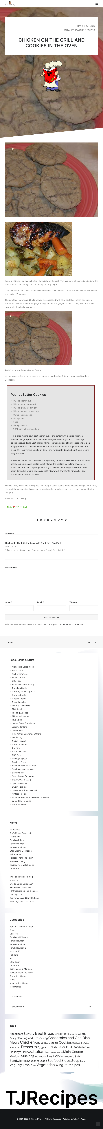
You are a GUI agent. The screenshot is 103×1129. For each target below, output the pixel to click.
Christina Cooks (19, 688)
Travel (13, 979)
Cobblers (53, 1042)
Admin (83, 1119)
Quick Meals (15, 854)
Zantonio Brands (20, 804)
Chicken (27, 1042)
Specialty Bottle (19, 783)
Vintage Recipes (19, 794)
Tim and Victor (37, 1119)
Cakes (82, 1033)
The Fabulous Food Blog (21, 876)
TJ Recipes (15, 829)
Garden (78, 1047)
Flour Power (15, 836)
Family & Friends (17, 840)
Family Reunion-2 (18, 847)
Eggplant (42, 1047)
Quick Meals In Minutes (21, 969)
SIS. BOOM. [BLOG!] (21, 779)
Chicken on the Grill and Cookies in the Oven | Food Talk (33, 543)
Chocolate (41, 1042)
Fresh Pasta (57, 1047)
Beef (39, 1033)
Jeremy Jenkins (19, 727)
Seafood (54, 1060)
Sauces (31, 1060)
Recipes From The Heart (21, 858)
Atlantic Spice (18, 677)
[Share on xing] (62, 520)
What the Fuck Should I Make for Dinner (31, 797)
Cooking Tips (16, 894)
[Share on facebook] (37, 520)
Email (40, 602)
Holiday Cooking (17, 861)
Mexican (15, 1056)
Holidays (14, 955)
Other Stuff (15, 868)
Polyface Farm (19, 762)
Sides (66, 1060)
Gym (87, 1047)
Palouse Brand (19, 751)
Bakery (28, 1033)
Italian (39, 1051)
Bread (12, 930)
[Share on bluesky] (58, 520)
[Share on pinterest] (48, 520)
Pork (57, 1056)
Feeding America (20, 712)
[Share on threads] (44, 520)
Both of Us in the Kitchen (21, 926)
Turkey (83, 1061)
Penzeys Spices (19, 758)
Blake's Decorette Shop (23, 684)
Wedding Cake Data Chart (22, 901)
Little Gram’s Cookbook (21, 851)
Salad (76, 1056)
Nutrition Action (19, 744)
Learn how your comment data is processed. (64, 624)
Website (73, 602)
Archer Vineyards (20, 674)
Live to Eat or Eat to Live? (21, 884)
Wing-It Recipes (67, 1065)
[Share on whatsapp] (55, 520)
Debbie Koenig (19, 698)
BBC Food (16, 681)
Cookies (65, 1042)
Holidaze (27, 1052)
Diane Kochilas (19, 702)
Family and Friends (19, 937)
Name (8, 602)
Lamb (47, 1052)
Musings (28, 1056)
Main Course (73, 1052)
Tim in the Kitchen (18, 976)
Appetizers (16, 1033)
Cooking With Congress (23, 691)
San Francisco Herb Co (23, 769)
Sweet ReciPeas (19, 787)
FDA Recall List (19, 709)
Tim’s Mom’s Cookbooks (21, 833)
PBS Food (16, 755)
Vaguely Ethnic (21, 1065)
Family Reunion (17, 940)
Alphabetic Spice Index (23, 667)
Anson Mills (17, 670)
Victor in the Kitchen (19, 983)
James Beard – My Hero (21, 887)
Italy (12, 958)
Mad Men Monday (57, 1052)
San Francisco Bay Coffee (24, 765)
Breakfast (61, 1033)
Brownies (72, 1034)
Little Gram (15, 962)
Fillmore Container (21, 716)
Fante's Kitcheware (21, 705)
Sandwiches (18, 1060)
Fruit (69, 1047)
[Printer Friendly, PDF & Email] (16, 507)
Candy (13, 1038)
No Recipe (40, 1056)
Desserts (14, 933)
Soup (75, 1061)
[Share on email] (65, 520)
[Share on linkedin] (51, 520)
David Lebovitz (19, 695)
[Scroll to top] (98, 1123)
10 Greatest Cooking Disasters (24, 891)
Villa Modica (15, 986)
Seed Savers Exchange (23, 776)
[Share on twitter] (41, 520)
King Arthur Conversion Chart (26, 734)
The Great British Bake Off (24, 790)
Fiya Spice (17, 719)
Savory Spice (18, 772)
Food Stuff (14, 951)
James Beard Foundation (24, 723)
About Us (14, 880)
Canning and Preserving (32, 1038)
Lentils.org (17, 737)
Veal (34, 1065)
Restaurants (66, 1056)
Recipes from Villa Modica (22, 865)
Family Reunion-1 (18, 843)
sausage (42, 1060)
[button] (97, 3)
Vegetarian (45, 1065)
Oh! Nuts (16, 748)
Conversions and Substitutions (24, 898)
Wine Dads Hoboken (21, 801)
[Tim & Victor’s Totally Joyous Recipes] (10, 3)
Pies (49, 1056)
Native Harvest (19, 741)
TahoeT (76, 1119)
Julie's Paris (17, 730)
